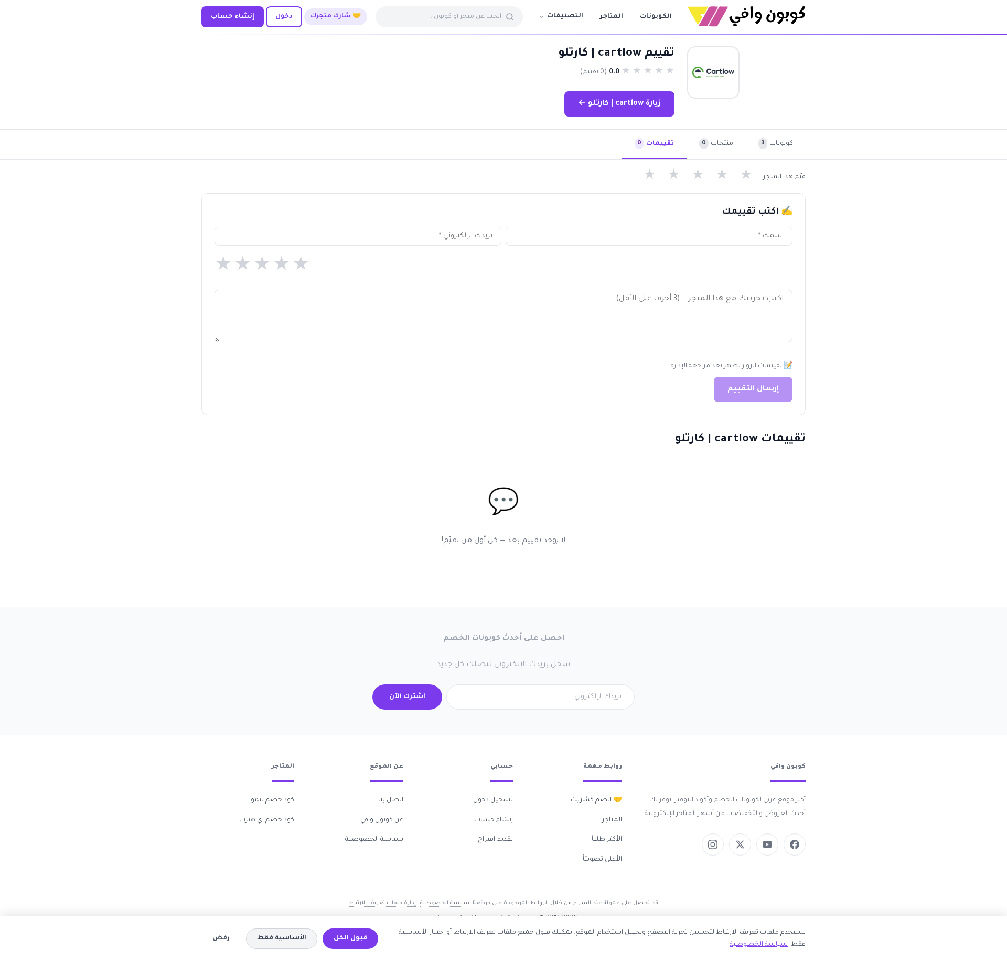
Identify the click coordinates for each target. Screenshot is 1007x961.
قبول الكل (350, 938)
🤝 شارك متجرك (335, 16)
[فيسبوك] (795, 844)
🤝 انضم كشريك (596, 800)
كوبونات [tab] (777, 143)
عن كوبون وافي (381, 820)
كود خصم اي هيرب (266, 820)
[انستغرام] (713, 844)
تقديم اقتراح (495, 839)
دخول (284, 16)
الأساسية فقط (281, 938)
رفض (221, 938)
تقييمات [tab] (655, 143)
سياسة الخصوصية (374, 839)
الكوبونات (656, 16)
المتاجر (611, 16)
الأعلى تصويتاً (602, 859)
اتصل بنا (390, 800)
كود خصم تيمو (272, 800)
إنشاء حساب (232, 16)
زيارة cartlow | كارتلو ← (619, 104)
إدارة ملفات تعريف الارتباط (382, 903)
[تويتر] (740, 844)
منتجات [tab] (717, 143)
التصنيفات (565, 16)
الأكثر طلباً (607, 839)
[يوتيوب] (767, 844)
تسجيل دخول (493, 800)
